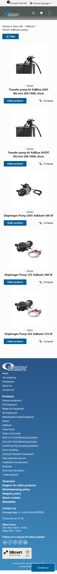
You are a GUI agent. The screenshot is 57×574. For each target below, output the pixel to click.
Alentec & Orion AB (12, 26)
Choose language (41, 3)
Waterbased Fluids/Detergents (18, 417)
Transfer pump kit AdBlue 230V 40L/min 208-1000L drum (28, 91)
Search (33, 13)
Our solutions (9, 377)
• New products (10, 474)
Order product (15, 100)
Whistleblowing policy (16, 489)
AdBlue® (30, 26)
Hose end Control (11, 433)
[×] (49, 13)
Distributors (8, 381)
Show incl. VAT (39, 563)
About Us (7, 385)
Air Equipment (9, 412)
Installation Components (14, 462)
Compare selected (18, 3)
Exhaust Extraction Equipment (18, 454)
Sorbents (7, 466)
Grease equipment (11, 400)
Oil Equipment (9, 404)
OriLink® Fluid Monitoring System (19, 441)
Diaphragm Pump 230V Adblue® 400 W (28, 215)
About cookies (11, 498)
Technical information (13, 470)
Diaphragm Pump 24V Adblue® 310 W (28, 334)
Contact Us (8, 389)
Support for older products (19, 485)
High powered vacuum (14, 458)
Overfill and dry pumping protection (20, 445)
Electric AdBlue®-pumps (15, 29)
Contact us (43, 567)
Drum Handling (10, 450)
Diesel (5, 421)
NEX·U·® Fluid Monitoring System (20, 437)
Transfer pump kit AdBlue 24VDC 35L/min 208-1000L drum (29, 154)
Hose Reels (8, 429)
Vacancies (8, 481)
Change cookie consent (28, 566)
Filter (12, 36)
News (5, 373)
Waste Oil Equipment (13, 408)
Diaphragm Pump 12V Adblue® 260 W (28, 275)
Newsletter (9, 502)
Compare (48, 100)
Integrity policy (11, 493)
